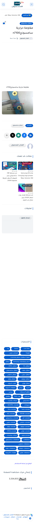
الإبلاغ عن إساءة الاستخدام (23, 463)
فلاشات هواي (25, 431)
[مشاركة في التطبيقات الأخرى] (6, 135)
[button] (24, 135)
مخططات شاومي (24, 444)
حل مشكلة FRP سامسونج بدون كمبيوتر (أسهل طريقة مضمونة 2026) (10, 177)
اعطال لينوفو (26, 379)
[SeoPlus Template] (31, 515)
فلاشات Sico (12, 409)
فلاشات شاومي (25, 422)
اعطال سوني (26, 374)
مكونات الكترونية (11, 452)
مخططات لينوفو (24, 448)
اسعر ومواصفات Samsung (21, 361)
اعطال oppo (26, 370)
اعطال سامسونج (26, 23)
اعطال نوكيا (11, 379)
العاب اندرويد (12, 383)
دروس (11, 392)
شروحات (27, 405)
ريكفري (8, 396)
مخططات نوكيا (10, 448)
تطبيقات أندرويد (10, 387)
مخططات (26, 439)
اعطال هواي (26, 383)
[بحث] (3, 4)
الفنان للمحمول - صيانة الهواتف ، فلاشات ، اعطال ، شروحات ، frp (17, 517)
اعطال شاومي (11, 374)
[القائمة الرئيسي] (31, 4)
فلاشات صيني (11, 422)
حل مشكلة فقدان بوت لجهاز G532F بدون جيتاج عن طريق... (25, 197)
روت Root (17, 396)
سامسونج (26, 400)
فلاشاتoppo (26, 435)
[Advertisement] (17, 65)
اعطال (8, 361)
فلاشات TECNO (25, 413)
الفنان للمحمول (24, 38)
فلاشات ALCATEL (13, 405)
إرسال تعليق (25, 218)
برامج (21, 387)
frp (8, 349)
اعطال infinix (12, 366)
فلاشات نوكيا (11, 426)
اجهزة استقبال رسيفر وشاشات (20, 357)
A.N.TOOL (27, 349)
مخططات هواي (25, 452)
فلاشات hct (11, 413)
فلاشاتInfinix (11, 431)
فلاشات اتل (26, 418)
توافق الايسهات (25, 392)
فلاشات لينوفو (25, 426)
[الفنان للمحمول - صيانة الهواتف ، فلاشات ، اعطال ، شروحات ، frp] (17, 4)
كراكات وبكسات (12, 435)
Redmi (16, 349)
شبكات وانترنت (12, 400)
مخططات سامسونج (12, 439)
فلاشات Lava (26, 409)
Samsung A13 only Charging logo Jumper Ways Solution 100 (11, 15)
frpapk (28, 353)
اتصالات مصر (14, 353)
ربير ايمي (27, 396)
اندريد (28, 387)
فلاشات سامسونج (12, 418)
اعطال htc (26, 366)
